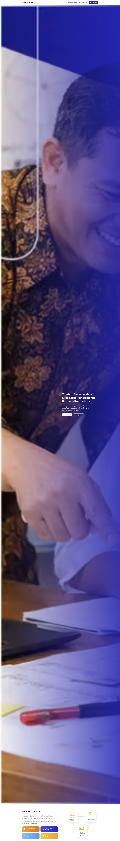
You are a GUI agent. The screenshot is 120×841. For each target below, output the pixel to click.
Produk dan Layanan (72, 2)
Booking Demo (93, 2)
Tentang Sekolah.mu (83, 2)
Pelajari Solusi (67, 415)
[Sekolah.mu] (27, 2)
